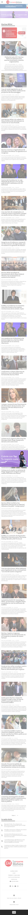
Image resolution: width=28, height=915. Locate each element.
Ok (14, 912)
